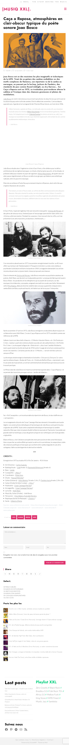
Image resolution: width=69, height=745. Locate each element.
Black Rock (55, 687)
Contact (50, 740)
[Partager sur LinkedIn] (18, 574)
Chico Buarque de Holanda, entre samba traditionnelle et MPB (26, 630)
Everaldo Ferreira (30, 496)
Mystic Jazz (41, 701)
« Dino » (31, 483)
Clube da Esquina (34, 114)
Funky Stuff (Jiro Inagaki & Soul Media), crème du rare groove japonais (28, 641)
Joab (18, 467)
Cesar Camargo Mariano (22, 485)
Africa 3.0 (40, 694)
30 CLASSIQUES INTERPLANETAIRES (14, 595)
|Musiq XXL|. (16, 9)
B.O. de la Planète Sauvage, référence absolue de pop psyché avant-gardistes (30, 625)
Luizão (12, 470)
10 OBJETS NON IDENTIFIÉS (11, 591)
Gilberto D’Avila (16, 501)
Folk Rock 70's (55, 691)
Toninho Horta (46, 480)
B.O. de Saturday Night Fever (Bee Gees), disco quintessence (26, 636)
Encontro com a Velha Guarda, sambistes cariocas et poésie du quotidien (29, 609)
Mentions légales (38, 740)
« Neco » (17, 473)
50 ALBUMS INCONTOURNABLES (13, 589)
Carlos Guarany (21, 465)
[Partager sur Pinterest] (14, 574)
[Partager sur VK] (27, 574)
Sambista (53, 701)
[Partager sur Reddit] (31, 574)
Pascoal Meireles (17, 478)
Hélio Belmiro (23, 480)
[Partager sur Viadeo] (40, 574)
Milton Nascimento (33, 112)
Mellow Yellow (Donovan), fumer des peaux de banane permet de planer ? (29, 614)
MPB (34, 517)
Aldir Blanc (16, 491)
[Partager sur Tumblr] (35, 574)
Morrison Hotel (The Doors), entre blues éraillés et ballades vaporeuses (29, 657)
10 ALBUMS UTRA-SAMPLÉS (11, 593)
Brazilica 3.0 (41, 691)
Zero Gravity (42, 687)
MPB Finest (53, 698)
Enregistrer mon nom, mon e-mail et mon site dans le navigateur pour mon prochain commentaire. (30, 556)
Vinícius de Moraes (54, 211)
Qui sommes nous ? (23, 740)
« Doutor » (31, 498)
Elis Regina (12, 286)
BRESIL (28, 517)
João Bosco (7, 99)
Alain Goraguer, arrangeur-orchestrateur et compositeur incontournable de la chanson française (35, 652)
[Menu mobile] (65, 9)
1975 (13, 517)
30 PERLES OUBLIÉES (9, 587)
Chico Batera (18, 496)
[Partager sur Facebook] (9, 574)
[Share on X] (5, 574)
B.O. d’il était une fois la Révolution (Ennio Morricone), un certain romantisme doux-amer (33, 647)
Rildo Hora (19, 475)
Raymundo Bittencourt (36, 467)
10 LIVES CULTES (8, 597)
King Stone (41, 698)
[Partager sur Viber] (22, 574)
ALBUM (8, 70)
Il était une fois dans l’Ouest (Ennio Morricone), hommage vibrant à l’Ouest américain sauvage (35, 620)
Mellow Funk (53, 694)
